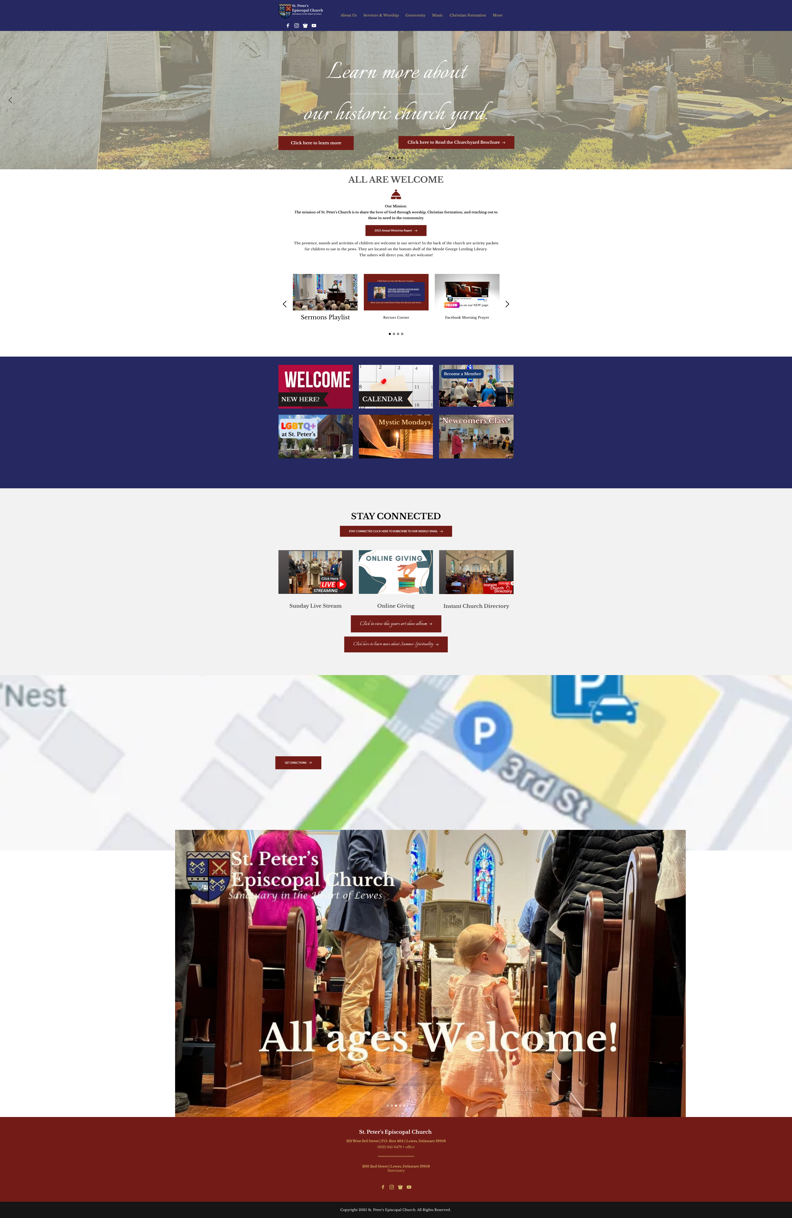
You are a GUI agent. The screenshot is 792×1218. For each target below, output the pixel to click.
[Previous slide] (10, 100)
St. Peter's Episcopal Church (396, 1132)
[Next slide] (781, 100)
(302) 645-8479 (389, 1147)
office (410, 1147)
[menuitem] (348, 15)
